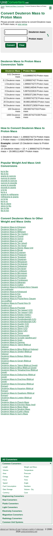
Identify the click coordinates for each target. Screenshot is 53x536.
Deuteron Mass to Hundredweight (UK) (18, 322)
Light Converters (10, 507)
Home (3, 6)
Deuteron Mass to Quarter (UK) (15, 326)
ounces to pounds (9, 183)
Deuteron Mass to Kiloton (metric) (16, 315)
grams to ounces (8, 176)
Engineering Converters (13, 496)
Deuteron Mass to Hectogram (14, 264)
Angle (26, 483)
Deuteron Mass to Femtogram (14, 280)
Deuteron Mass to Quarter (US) (15, 324)
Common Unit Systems (12, 522)
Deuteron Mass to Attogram (13, 282)
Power (26, 477)
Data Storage (7, 489)
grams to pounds (8, 185)
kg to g (4, 192)
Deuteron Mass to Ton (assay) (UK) (17, 312)
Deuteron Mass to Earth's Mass (15, 411)
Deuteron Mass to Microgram (14, 273)
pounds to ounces (9, 181)
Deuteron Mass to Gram (11, 229)
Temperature (28, 470)
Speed (5, 483)
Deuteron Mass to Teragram (13, 257)
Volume (5, 470)
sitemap (39, 529)
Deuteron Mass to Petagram (13, 255)
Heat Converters (9, 500)
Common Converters (11, 463)
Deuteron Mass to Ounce (12, 239)
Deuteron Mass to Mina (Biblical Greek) (19, 368)
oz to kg (4, 199)
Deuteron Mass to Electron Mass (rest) (18, 405)
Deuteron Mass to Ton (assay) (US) (17, 310)
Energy (5, 477)
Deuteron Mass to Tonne (12, 333)
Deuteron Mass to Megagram (14, 262)
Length (5, 467)
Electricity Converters (12, 511)
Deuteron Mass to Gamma (13, 342)
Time (26, 480)
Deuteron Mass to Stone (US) (14, 328)
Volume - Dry (29, 489)
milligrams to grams (10, 197)
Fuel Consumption (9, 486)
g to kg (4, 190)
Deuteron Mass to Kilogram (13, 227)
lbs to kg (4, 174)
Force (5, 480)
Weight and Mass (30, 467)
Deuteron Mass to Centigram (14, 271)
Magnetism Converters (12, 515)
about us (4, 529)
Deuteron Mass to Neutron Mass (15, 409)
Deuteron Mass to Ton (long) (13, 245)
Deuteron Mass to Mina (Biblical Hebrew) (19, 349)
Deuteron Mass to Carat (11, 241)
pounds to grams (8, 187)
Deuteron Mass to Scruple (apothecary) (18, 338)
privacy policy (28, 529)
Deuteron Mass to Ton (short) (14, 243)
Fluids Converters (10, 503)
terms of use (15, 529)
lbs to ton (5, 211)
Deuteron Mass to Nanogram (14, 275)
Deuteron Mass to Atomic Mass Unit (17, 248)
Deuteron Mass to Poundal (13, 308)
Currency (6, 493)
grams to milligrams (10, 194)
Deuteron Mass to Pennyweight (15, 335)
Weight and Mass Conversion (15, 6)
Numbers (27, 486)
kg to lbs (4, 171)
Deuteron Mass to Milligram (13, 232)
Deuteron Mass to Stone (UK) (14, 331)
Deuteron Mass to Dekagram (14, 266)
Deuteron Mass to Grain (11, 340)
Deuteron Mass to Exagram (13, 252)
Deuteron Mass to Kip (10, 294)
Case (26, 493)
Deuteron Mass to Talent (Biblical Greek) (19, 365)
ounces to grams (8, 178)
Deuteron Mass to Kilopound (14, 292)
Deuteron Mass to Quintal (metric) (16, 317)
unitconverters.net (29, 531)
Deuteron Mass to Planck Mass (15, 402)
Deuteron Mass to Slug (11, 296)
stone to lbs (6, 206)
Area (4, 473)
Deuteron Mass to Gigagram (13, 259)
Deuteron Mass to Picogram (13, 278)
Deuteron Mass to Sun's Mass (14, 414)
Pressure (27, 473)
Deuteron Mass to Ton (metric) (14, 234)
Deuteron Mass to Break (12, 250)
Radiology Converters (12, 518)
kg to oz (4, 201)
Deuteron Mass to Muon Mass (14, 407)
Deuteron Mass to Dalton (12, 285)
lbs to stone (6, 204)
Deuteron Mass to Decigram (13, 269)
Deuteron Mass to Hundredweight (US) (18, 319)
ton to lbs (5, 208)
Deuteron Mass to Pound (12, 236)
